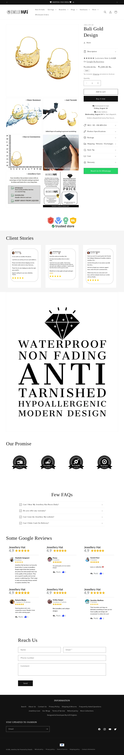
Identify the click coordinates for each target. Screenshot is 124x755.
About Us (32, 706)
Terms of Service (58, 711)
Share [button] (88, 43)
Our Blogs (46, 711)
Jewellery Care (34, 711)
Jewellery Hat (15, 749)
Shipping (96, 74)
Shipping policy (75, 749)
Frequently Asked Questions (90, 706)
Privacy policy (50, 749)
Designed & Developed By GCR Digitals (62, 715)
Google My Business (95, 61)
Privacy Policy (54, 706)
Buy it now (100, 99)
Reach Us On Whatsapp (101, 171)
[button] (51, 9)
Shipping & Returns (69, 706)
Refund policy (72, 711)
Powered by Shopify (26, 749)
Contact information (88, 749)
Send (25, 683)
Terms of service (62, 749)
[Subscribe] (47, 729)
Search (23, 706)
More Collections (87, 711)
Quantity (87, 78)
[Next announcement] (117, 2)
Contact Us (42, 706)
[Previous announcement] (7, 2)
